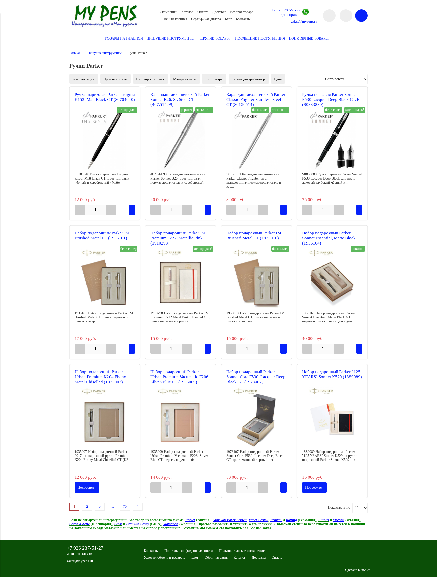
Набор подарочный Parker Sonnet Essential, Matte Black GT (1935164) (332, 238)
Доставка (219, 12)
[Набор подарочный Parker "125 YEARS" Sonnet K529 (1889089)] (332, 417)
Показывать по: (339, 507)
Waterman (170, 524)
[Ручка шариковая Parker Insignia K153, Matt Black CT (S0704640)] (105, 140)
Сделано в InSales (357, 570)
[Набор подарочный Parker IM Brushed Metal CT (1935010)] (256, 279)
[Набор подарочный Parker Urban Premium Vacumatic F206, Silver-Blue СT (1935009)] (180, 417)
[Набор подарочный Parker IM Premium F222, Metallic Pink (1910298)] (180, 279)
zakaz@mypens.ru (304, 21)
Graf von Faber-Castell (230, 520)
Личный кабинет (174, 19)
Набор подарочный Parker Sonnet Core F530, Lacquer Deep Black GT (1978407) (256, 376)
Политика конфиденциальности (188, 551)
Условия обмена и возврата (164, 557)
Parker (190, 520)
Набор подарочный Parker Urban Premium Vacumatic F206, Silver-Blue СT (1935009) (179, 376)
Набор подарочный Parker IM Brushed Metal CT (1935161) (102, 235)
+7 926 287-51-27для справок (286, 12)
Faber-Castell (258, 520)
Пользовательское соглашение (242, 551)
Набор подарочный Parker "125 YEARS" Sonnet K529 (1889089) (332, 374)
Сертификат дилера (206, 19)
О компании (168, 12)
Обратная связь (216, 557)
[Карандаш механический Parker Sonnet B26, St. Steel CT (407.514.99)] (180, 140)
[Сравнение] (346, 15)
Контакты (243, 19)
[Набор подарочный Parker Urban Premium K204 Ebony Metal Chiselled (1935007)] (105, 417)
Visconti (338, 520)
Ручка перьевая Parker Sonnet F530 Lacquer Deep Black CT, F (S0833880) (330, 99)
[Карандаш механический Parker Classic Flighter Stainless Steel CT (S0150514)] (256, 140)
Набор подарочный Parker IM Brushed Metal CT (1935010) (253, 235)
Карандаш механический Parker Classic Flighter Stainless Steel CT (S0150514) (256, 99)
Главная (74, 53)
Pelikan (276, 520)
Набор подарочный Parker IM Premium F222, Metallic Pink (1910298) (177, 238)
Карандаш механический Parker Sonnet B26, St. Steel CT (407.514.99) (180, 99)
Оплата (202, 12)
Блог (228, 19)
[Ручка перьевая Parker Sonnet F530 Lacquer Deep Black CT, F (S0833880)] (332, 140)
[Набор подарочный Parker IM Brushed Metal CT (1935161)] (105, 279)
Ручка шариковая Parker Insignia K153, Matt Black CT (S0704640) (105, 97)
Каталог (187, 12)
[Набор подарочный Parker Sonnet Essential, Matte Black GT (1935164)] (332, 279)
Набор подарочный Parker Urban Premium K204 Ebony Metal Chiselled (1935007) (100, 376)
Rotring (291, 520)
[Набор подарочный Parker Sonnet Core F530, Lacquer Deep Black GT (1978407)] (256, 417)
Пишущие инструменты (105, 53)
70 (125, 506)
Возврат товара (241, 12)
